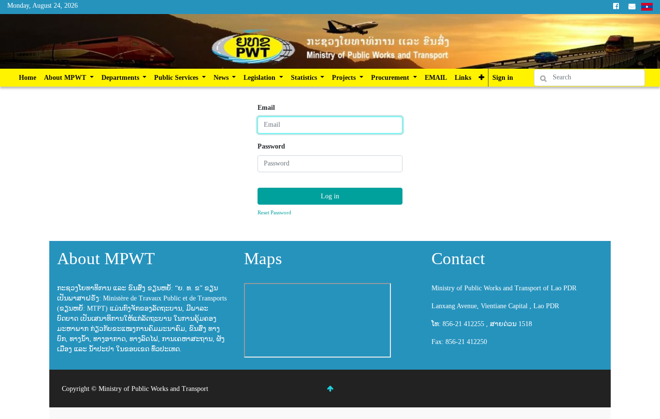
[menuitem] (27, 78)
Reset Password (274, 212)
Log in (330, 196)
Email (266, 107)
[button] (481, 78)
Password (271, 146)
